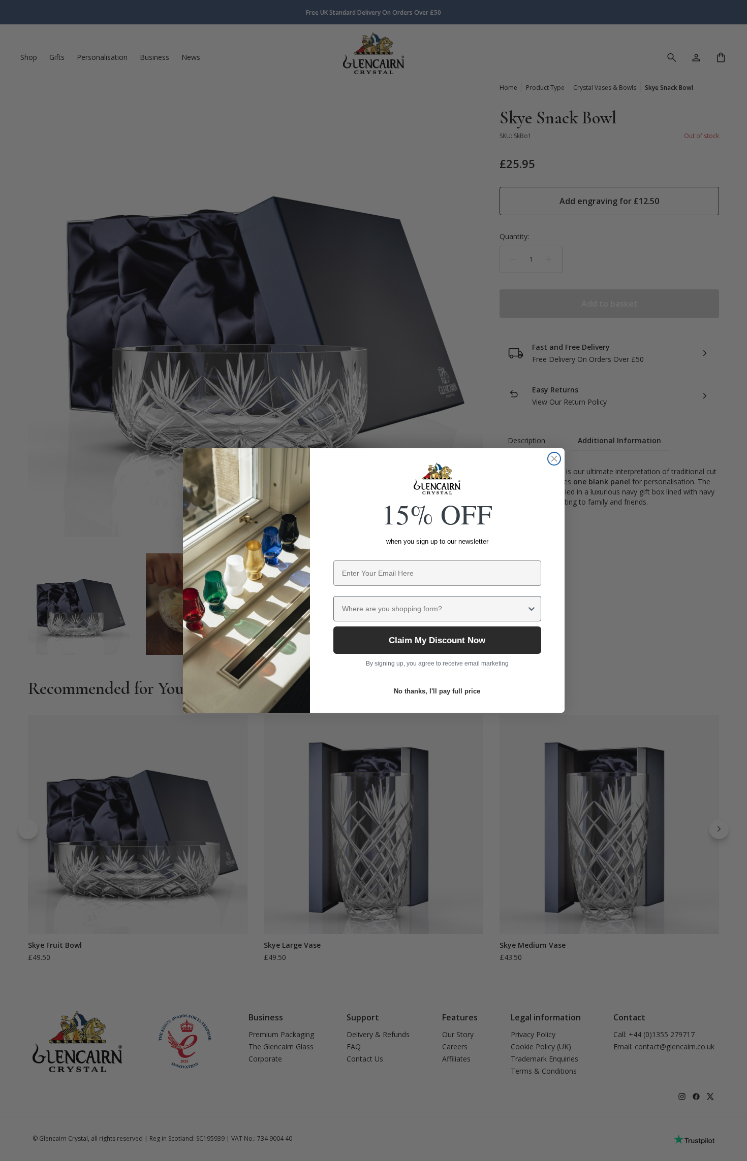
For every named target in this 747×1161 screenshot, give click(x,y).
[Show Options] (531, 608)
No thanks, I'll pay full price (437, 691)
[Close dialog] (554, 458)
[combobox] (434, 608)
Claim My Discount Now (437, 640)
